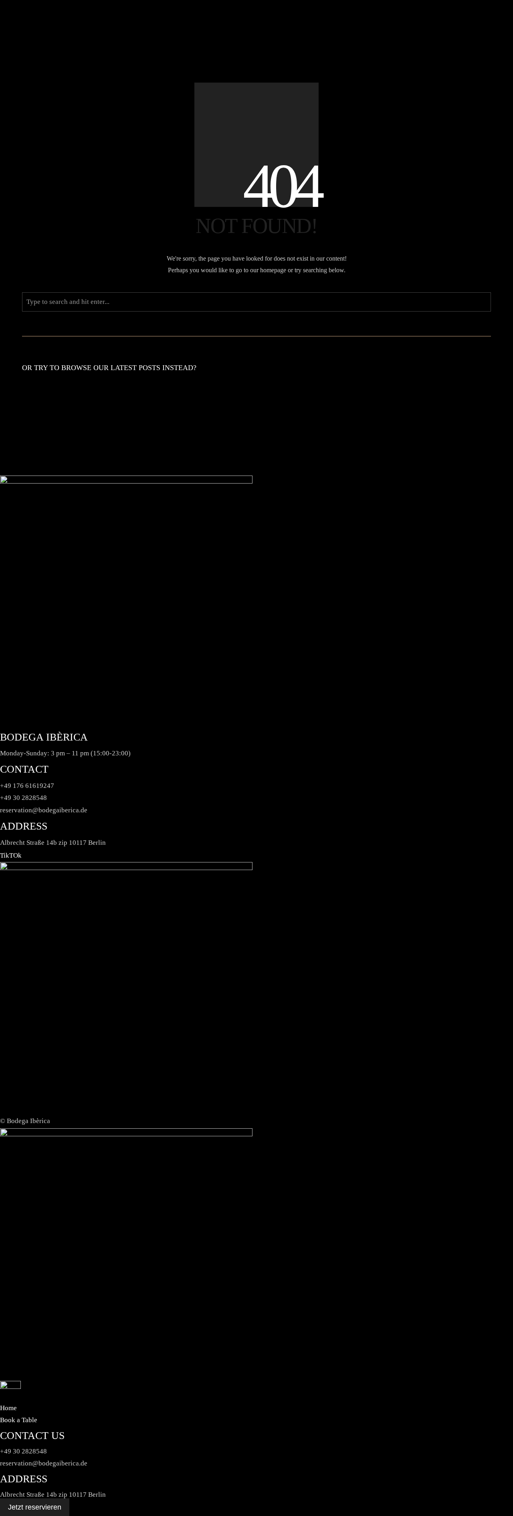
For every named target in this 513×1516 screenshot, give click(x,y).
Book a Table (18, 1420)
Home (8, 1408)
